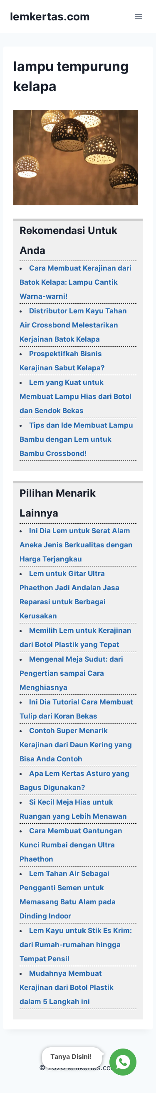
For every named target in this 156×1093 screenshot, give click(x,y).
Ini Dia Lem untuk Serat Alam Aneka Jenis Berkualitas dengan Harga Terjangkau (76, 545)
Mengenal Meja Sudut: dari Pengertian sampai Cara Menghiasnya (71, 673)
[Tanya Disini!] (122, 1059)
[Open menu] (138, 16)
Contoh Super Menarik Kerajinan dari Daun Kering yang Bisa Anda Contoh (76, 744)
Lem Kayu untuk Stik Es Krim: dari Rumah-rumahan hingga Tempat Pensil (76, 944)
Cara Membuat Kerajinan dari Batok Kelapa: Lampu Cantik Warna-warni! (75, 282)
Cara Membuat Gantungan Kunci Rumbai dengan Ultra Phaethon (71, 845)
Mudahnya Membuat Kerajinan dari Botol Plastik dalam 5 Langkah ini (67, 987)
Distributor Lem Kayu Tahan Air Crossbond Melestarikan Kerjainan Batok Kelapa (73, 325)
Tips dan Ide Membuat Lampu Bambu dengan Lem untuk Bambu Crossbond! (76, 439)
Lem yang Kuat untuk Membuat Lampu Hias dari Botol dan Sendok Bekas (75, 396)
